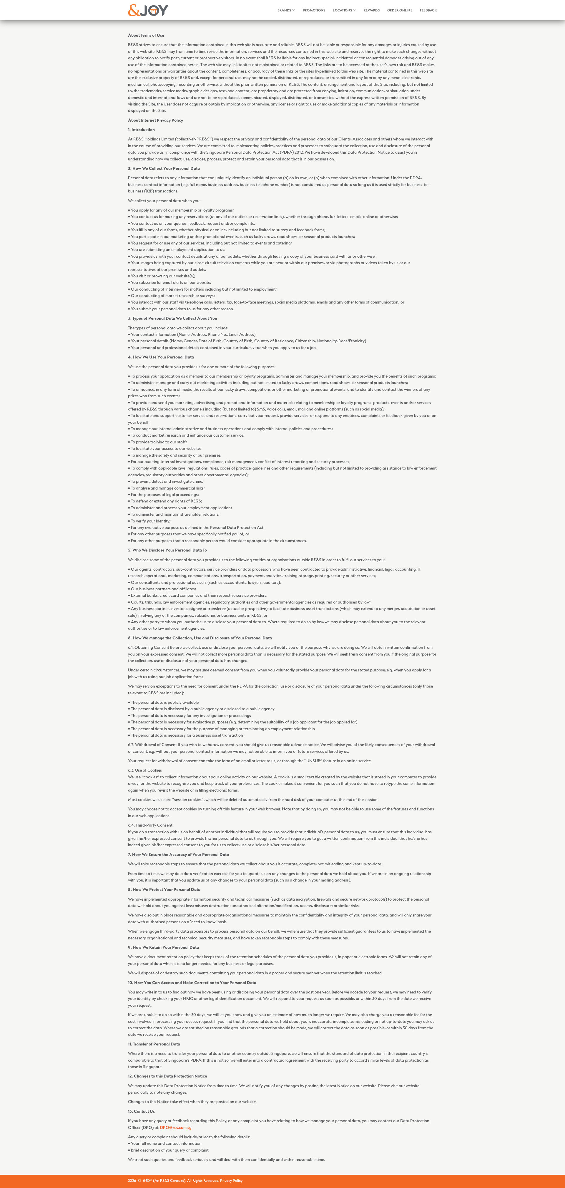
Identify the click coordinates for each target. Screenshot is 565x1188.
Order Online (399, 10)
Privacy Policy (231, 1180)
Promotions (314, 10)
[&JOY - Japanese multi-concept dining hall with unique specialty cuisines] (148, 10)
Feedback (428, 10)
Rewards (372, 10)
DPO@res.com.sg (176, 1127)
